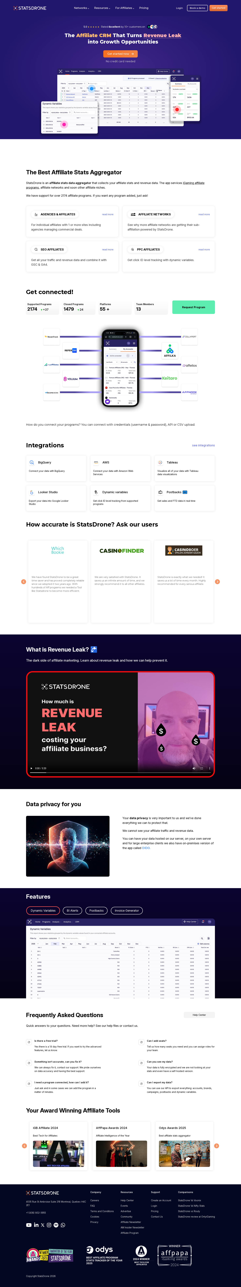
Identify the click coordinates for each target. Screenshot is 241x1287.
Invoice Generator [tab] (127, 910)
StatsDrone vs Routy (189, 1211)
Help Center (199, 1014)
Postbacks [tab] (96, 910)
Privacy (94, 1222)
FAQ (92, 1205)
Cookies (94, 1216)
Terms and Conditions (102, 1211)
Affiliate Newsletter (131, 1222)
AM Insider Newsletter (132, 1227)
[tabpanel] (120, 958)
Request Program (193, 307)
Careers (94, 1200)
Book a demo (197, 8)
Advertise (126, 1211)
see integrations (203, 445)
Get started (218, 7)
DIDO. (146, 848)
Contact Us (157, 1216)
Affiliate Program (130, 1232)
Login (179, 8)
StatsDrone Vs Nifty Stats (191, 1205)
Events (124, 1205)
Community (126, 1216)
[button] (81, 8)
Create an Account (161, 1200)
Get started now (118, 53)
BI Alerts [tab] (72, 910)
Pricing (154, 1211)
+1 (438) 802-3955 (36, 1212)
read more (107, 214)
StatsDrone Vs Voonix (189, 1200)
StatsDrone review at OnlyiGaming (196, 1216)
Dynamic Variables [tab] (43, 910)
